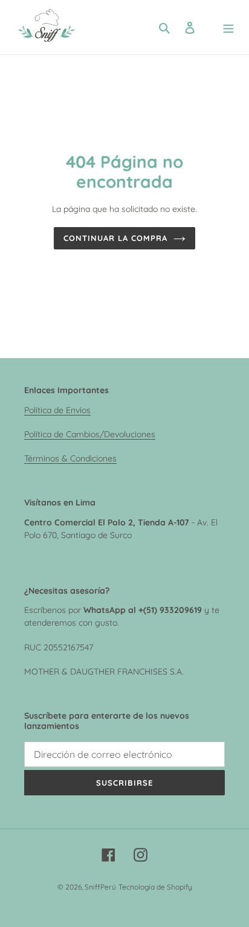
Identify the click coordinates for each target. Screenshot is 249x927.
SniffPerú (100, 886)
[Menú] (228, 27)
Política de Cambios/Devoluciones (89, 434)
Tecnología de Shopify (155, 886)
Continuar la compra (115, 238)
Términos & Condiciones (70, 458)
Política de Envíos (57, 410)
